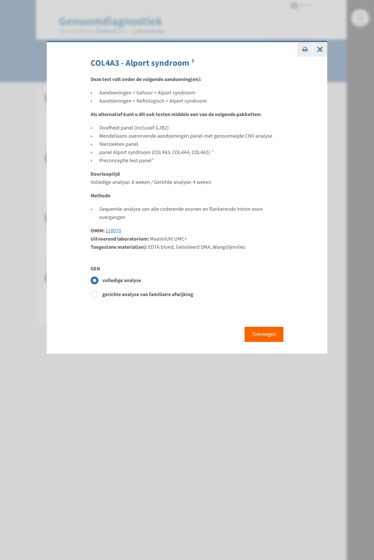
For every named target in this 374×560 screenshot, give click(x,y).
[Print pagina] (304, 49)
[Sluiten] (320, 49)
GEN (95, 268)
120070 (113, 230)
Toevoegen (264, 334)
